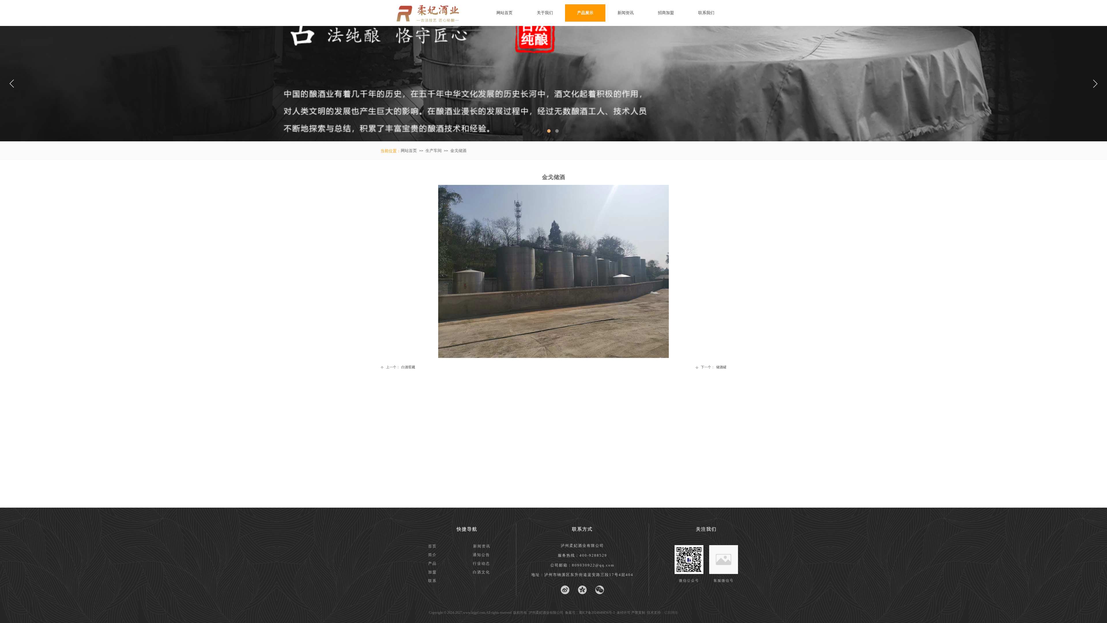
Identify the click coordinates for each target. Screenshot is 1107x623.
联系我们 (706, 13)
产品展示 (585, 13)
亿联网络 (671, 613)
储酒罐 (713, 367)
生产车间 (434, 151)
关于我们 (545, 13)
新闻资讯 (625, 13)
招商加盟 (666, 13)
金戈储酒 (458, 151)
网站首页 (504, 13)
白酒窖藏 (400, 367)
